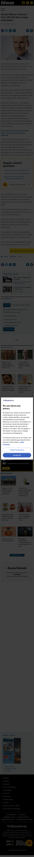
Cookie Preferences (17, 450)
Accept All (17, 455)
